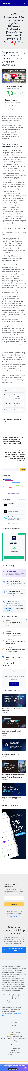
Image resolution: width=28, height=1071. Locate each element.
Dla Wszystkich (18, 410)
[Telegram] (19, 42)
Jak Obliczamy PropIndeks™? (14, 1028)
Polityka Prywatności (14, 1052)
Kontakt (14, 1025)
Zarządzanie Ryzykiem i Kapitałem (17, 396)
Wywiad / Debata (17, 404)
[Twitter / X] (5, 42)
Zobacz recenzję (13, 1069)
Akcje (21, 11)
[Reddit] (14, 44)
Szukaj (23, 470)
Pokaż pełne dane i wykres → (14, 493)
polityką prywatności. (16, 916)
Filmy (16, 11)
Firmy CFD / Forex (8, 609)
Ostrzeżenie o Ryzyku (14, 1048)
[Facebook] (8, 42)
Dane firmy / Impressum (14, 1032)
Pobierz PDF (14, 684)
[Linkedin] (15, 42)
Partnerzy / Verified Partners (14, 1036)
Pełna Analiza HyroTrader (14, 557)
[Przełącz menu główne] (25, 3)
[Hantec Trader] (14, 511)
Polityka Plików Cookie (14, 1055)
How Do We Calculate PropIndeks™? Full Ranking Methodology (14, 1040)
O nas (14, 1030)
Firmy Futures (19, 608)
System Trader (11, 100)
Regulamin (14, 1050)
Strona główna (9, 11)
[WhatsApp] (22, 42)
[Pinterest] (12, 42)
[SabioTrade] (14, 518)
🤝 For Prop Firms (14, 1034)
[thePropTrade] (14, 505)
